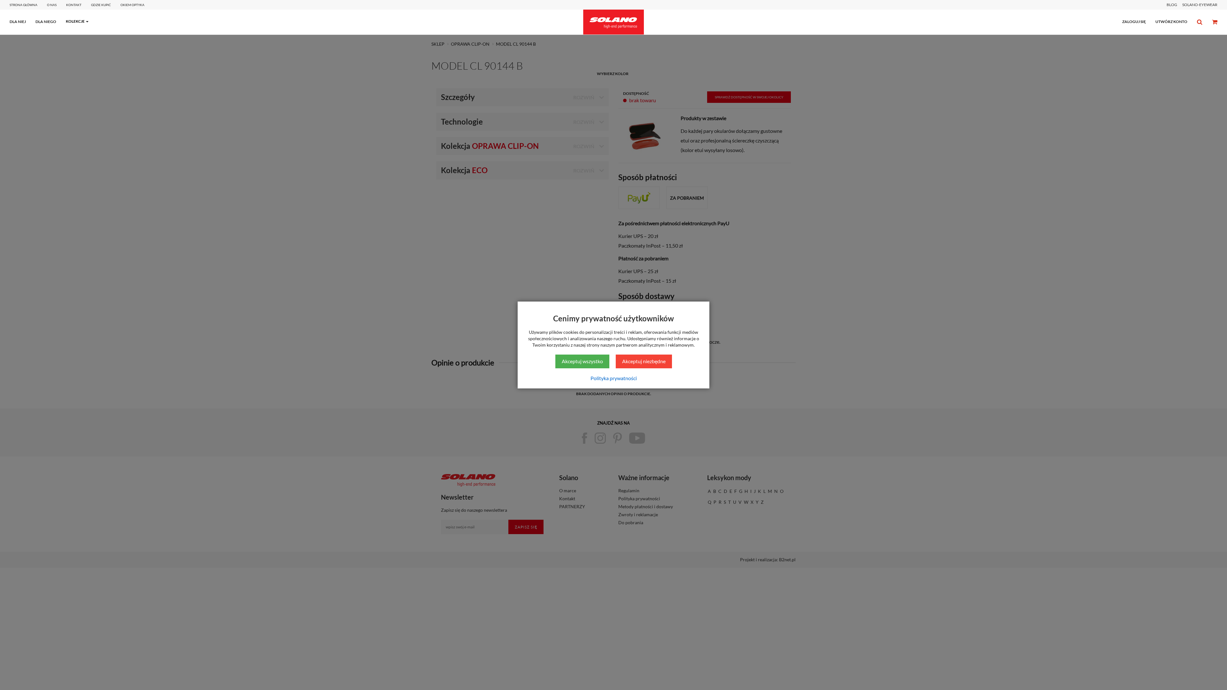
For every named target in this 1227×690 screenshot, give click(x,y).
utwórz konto (1171, 21)
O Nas (52, 5)
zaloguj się (1134, 21)
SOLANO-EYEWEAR (1199, 4)
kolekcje (75, 21)
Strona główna (23, 5)
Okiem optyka (132, 5)
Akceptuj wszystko (582, 361)
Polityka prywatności (613, 378)
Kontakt (73, 5)
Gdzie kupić (101, 5)
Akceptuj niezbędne (644, 361)
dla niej (18, 21)
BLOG (1172, 4)
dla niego (45, 21)
